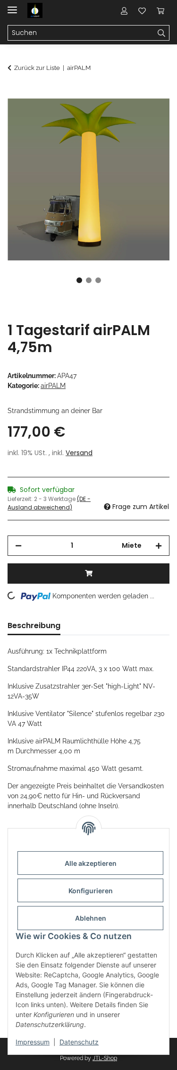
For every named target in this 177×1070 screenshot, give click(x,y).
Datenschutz (79, 1042)
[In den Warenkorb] (15, 93)
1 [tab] (79, 280)
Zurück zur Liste (37, 67)
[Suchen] (161, 33)
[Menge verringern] (18, 545)
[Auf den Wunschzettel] (149, 116)
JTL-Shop (105, 1058)
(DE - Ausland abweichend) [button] (49, 503)
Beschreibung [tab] (34, 625)
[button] (124, 10)
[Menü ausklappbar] (12, 6)
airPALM (53, 385)
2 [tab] (89, 280)
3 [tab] (98, 280)
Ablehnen (90, 918)
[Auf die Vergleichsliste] (125, 116)
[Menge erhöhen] (158, 545)
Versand (79, 452)
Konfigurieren (90, 891)
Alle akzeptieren (91, 863)
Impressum (33, 1042)
